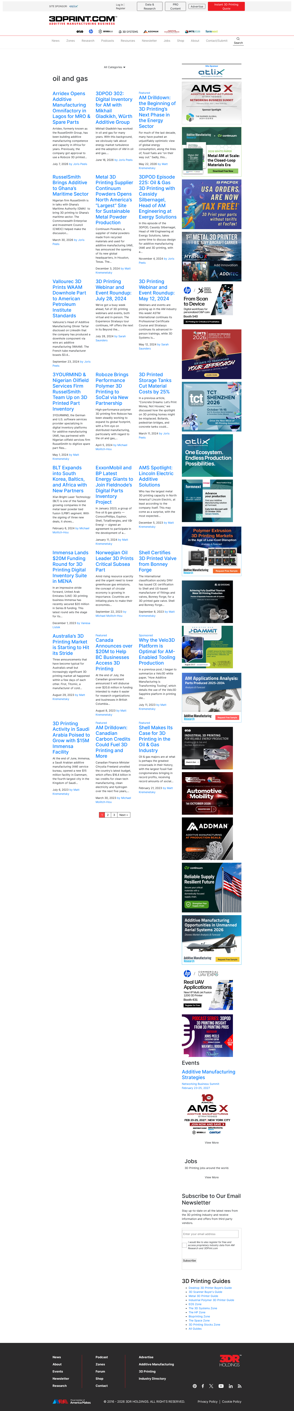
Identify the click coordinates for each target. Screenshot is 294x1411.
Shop (180, 40)
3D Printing (147, 1371)
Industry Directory (152, 1378)
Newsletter (149, 40)
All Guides (195, 1328)
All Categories (113, 67)
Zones (70, 40)
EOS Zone (195, 1304)
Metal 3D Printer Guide (203, 1296)
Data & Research (150, 6)
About (195, 40)
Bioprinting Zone (199, 1316)
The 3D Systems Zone (203, 1308)
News (56, 40)
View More (212, 1142)
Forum (100, 1371)
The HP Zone (197, 1312)
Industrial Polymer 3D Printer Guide (211, 1300)
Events (58, 1371)
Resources (128, 40)
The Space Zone (199, 1320)
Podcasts (107, 40)
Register (120, 8)
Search (238, 42)
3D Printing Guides (206, 1281)
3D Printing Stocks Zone (204, 1324)
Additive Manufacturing (156, 1364)
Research (88, 40)
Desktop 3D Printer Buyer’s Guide (210, 1287)
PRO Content (175, 6)
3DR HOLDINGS (137, 1401)
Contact (102, 1386)
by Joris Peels (78, 164)
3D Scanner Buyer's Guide (205, 1292)
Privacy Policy (208, 1401)
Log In (119, 4)
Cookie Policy (231, 1401)
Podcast (102, 1357)
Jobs (167, 40)
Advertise (197, 6)
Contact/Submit (216, 40)
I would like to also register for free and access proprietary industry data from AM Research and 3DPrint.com (211, 1245)
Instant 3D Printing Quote (226, 6)
